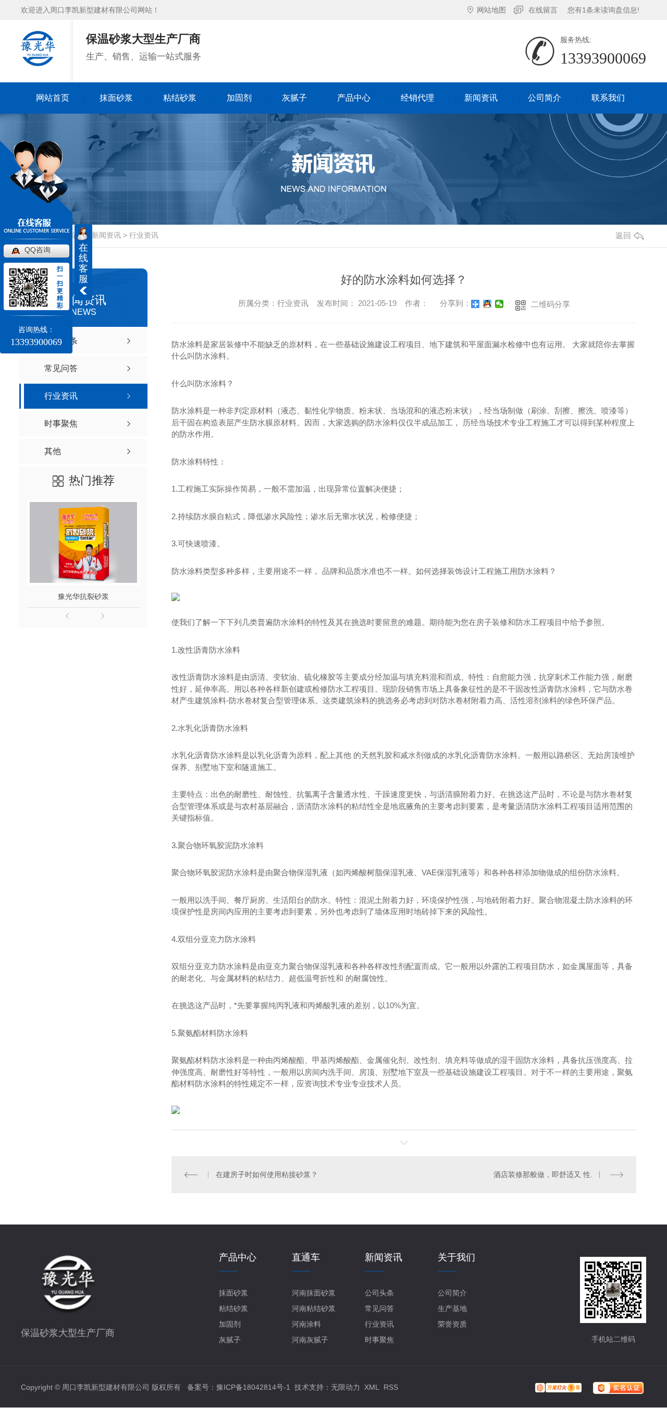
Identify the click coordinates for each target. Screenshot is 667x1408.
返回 (623, 235)
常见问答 (379, 1308)
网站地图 (491, 10)
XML (371, 1387)
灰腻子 (230, 1340)
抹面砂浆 (233, 1293)
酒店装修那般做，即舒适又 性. (542, 1174)
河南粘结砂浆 (314, 1308)
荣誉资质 (452, 1324)
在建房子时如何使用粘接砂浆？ (267, 1174)
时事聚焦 (379, 1340)
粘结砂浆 (233, 1308)
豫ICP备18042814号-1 (253, 1387)
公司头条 (379, 1293)
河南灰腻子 (310, 1340)
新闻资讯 (106, 235)
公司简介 (452, 1293)
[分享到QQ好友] (487, 304)
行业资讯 (143, 235)
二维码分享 (550, 304)
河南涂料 (306, 1324)
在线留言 (543, 10)
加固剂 (230, 1324)
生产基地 (452, 1308)
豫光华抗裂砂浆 (83, 596)
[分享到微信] (499, 304)
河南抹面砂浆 (314, 1293)
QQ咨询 (37, 250)
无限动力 (345, 1387)
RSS (391, 1387)
